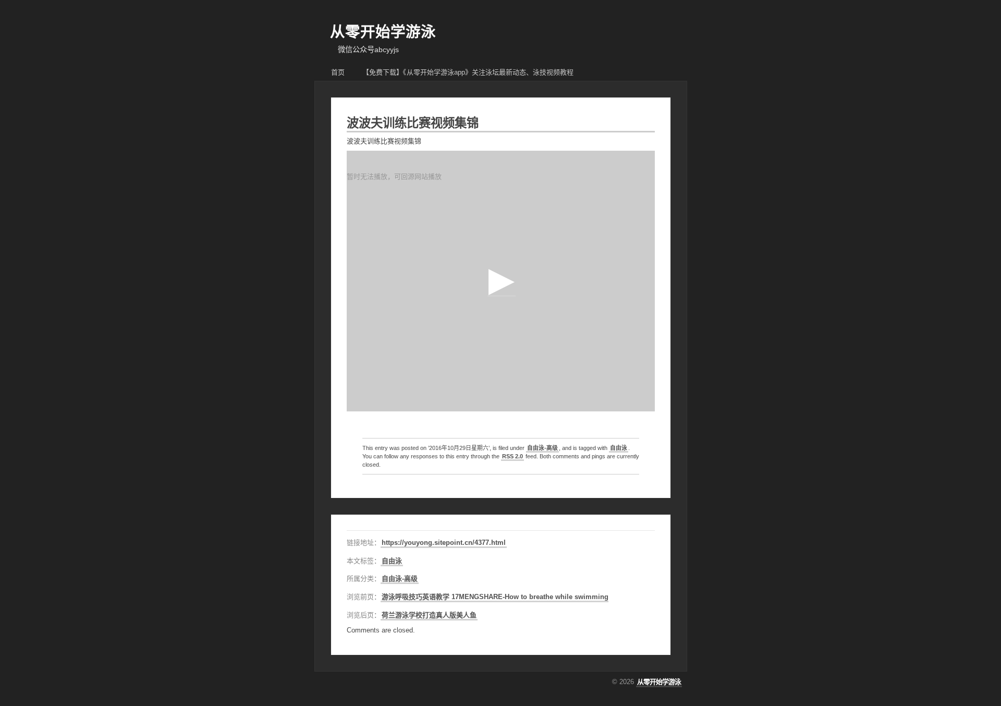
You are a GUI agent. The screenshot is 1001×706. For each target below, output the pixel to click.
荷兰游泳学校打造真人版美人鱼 (429, 615)
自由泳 (618, 448)
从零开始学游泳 (383, 31)
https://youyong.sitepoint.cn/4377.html (444, 542)
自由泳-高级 (542, 448)
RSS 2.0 (512, 456)
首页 (338, 72)
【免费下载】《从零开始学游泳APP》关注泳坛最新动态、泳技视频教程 (467, 72)
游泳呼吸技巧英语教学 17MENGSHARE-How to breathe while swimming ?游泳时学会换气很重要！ (535, 597)
